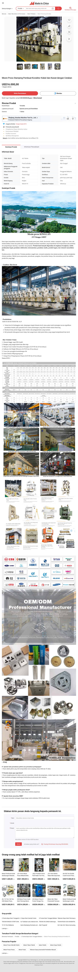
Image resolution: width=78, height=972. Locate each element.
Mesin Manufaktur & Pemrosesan (16, 14)
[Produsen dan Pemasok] (39, 3)
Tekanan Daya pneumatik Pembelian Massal (43, 949)
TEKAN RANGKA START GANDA (11, 922)
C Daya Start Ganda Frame (28, 918)
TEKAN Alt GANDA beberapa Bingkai (48, 922)
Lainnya (4, 953)
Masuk (5, 138)
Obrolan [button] (59, 93)
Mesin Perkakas (31, 14)
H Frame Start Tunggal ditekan (48, 918)
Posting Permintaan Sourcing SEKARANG (54, 844)
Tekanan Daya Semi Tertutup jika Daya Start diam (67, 918)
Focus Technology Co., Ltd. (34, 960)
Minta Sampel (37, 98)
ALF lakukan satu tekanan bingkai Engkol (29, 922)
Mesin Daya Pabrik (55, 945)
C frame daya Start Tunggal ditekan (11, 918)
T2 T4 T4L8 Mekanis (8, 925)
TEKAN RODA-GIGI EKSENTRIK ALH (67, 922)
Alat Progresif (43, 925)
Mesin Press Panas (9, 949)
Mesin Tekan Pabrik (29, 945)
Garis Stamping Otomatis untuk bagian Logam (29, 925)
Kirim (18, 844)
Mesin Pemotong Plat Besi (44, 14)
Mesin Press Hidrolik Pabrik (11, 945)
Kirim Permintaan (20, 93)
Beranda (4, 14)
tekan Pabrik (42, 945)
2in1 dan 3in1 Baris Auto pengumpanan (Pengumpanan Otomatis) (67, 925)
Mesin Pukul (22, 949)
